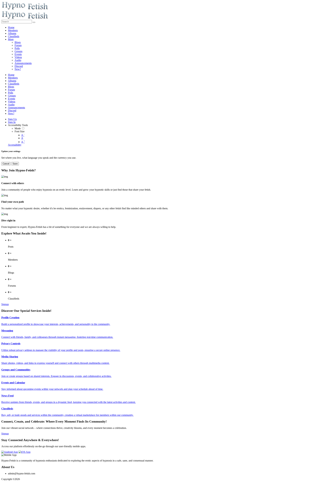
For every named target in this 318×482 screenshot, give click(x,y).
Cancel (6, 163)
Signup (5, 304)
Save (15, 163)
